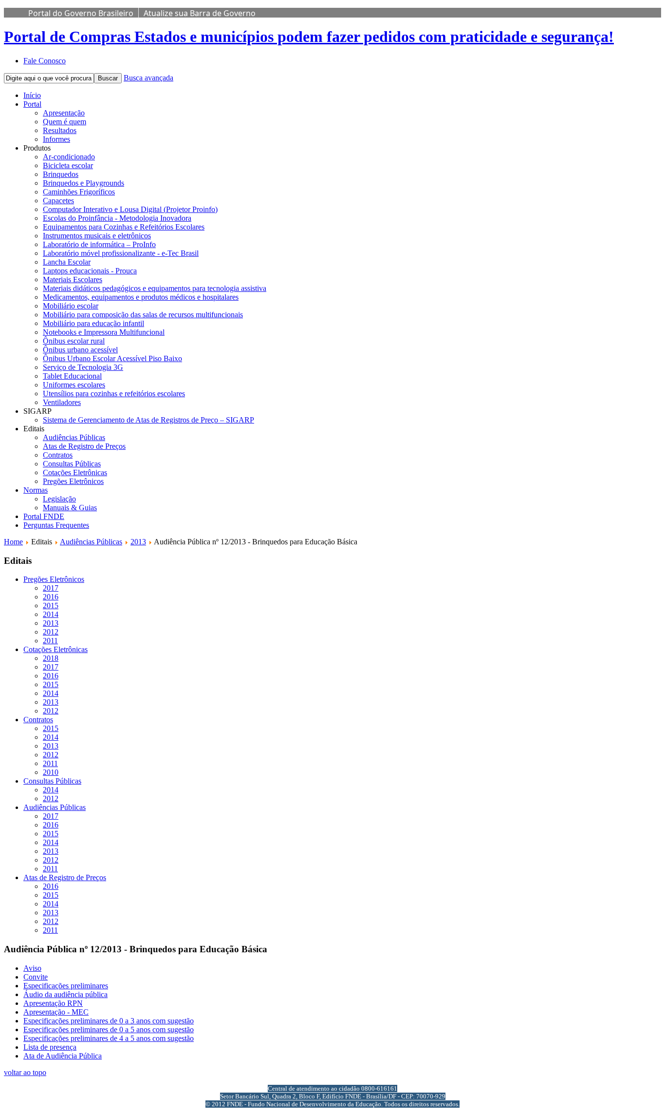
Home (13, 542)
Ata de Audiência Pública (62, 1056)
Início (32, 95)
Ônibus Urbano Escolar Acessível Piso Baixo (112, 358)
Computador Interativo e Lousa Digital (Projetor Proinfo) (130, 209)
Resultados (59, 130)
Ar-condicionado (69, 157)
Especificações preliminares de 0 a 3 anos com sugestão (108, 1021)
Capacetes (58, 200)
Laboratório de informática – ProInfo (99, 244)
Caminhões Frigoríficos (79, 192)
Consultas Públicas (72, 464)
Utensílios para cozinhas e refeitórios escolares (114, 393)
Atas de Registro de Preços (84, 446)
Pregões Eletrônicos (73, 481)
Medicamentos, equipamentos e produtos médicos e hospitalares (141, 297)
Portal (32, 104)
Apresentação (64, 113)
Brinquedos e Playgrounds (83, 183)
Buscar (108, 78)
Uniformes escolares (74, 385)
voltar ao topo (25, 1072)
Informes (56, 139)
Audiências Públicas (74, 437)
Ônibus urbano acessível (80, 350)
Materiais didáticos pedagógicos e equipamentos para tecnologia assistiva (154, 288)
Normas (35, 490)
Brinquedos (60, 174)
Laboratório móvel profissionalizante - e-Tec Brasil (121, 253)
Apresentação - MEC (56, 1012)
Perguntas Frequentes (56, 525)
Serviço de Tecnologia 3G (83, 367)
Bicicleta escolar (68, 165)
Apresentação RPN (53, 1003)
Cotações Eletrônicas (75, 472)
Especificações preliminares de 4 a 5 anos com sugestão (108, 1038)
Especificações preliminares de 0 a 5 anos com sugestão (108, 1029)
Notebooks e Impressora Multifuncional (104, 332)
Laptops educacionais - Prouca (90, 271)
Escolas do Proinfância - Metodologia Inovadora (117, 218)
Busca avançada (148, 78)
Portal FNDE (43, 516)
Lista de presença (49, 1047)
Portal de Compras (309, 36)
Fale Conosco (44, 61)
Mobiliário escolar (70, 306)
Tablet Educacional (72, 376)
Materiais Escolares (72, 279)
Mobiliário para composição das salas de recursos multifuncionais (143, 314)
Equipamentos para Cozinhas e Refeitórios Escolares (123, 227)
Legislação (59, 499)
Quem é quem (64, 121)
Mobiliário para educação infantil (93, 323)
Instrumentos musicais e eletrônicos (97, 235)
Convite (35, 977)
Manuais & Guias (70, 507)
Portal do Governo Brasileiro (80, 13)
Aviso (32, 968)
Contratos (58, 455)
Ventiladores (62, 402)
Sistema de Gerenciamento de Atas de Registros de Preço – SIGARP (148, 420)
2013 (138, 542)
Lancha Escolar (67, 262)
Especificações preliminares (65, 985)
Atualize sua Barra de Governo (200, 13)
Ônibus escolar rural (74, 341)
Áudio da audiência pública (65, 994)
